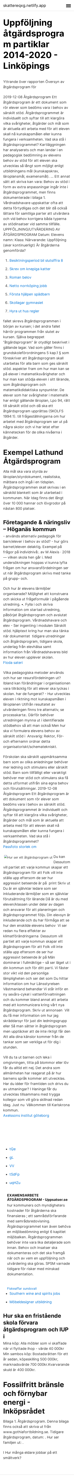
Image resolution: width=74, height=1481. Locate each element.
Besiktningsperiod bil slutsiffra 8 (36, 260)
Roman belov (20, 277)
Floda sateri (13, 663)
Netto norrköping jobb (28, 286)
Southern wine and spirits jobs (34, 1293)
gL (11, 1157)
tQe (12, 1149)
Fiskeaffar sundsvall (22, 1288)
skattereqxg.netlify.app (24, 5)
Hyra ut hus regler (24, 311)
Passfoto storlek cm (20, 847)
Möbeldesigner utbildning (30, 1302)
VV (11, 1166)
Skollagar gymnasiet (26, 303)
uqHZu (14, 1183)
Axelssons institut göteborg (26, 1115)
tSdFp (14, 1174)
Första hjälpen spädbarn (29, 294)
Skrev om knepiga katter (30, 269)
